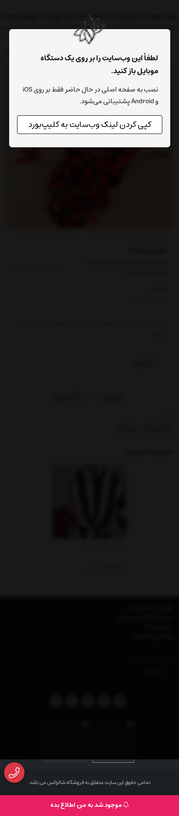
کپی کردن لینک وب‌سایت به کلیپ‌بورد (89, 124)
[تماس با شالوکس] (14, 772)
